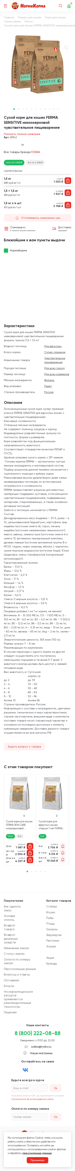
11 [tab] (58, 109)
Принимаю (37, 1160)
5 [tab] (31, 109)
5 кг (20, 836)
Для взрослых (53, 346)
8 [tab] (45, 109)
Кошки (50, 912)
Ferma (29, 21)
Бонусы (9, 986)
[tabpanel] (37, 64)
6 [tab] (36, 109)
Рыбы (49, 918)
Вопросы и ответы (17, 974)
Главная (9, 17)
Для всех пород (54, 368)
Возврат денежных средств (11, 938)
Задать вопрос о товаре (24, 746)
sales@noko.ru (41, 1046)
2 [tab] (18, 109)
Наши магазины (41, 1053)
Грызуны (52, 929)
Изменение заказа (16, 948)
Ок (56, 1116)
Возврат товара (9, 927)
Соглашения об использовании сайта (32, 1099)
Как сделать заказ (12, 908)
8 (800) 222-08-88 (38, 1033)
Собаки (51, 906)
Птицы (50, 923)
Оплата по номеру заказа (17, 961)
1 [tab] (14, 109)
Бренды (51, 963)
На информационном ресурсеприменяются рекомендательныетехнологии (18, 999)
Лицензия (10, 1012)
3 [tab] (23, 109)
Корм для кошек (55, 17)
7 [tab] (40, 109)
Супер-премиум (54, 352)
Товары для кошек (29, 17)
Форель (49, 380)
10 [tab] (54, 109)
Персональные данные (20, 969)
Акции (50, 958)
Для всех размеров (56, 374)
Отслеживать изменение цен (40, 217)
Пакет (48, 386)
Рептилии (52, 940)
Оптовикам (11, 980)
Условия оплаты (9, 918)
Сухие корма (12, 21)
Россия (48, 392)
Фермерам (54, 935)
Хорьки (51, 946)
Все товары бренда (22, 152)
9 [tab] (49, 109)
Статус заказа (14, 953)
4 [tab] (27, 109)
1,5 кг (10, 836)
